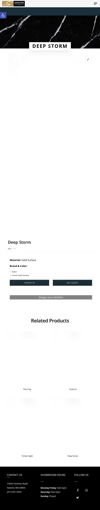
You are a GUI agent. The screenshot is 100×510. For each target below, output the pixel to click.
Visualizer (51, 307)
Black (14, 272)
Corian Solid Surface (20, 275)
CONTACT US (29, 283)
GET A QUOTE (72, 283)
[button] (3, 15)
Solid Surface (28, 260)
